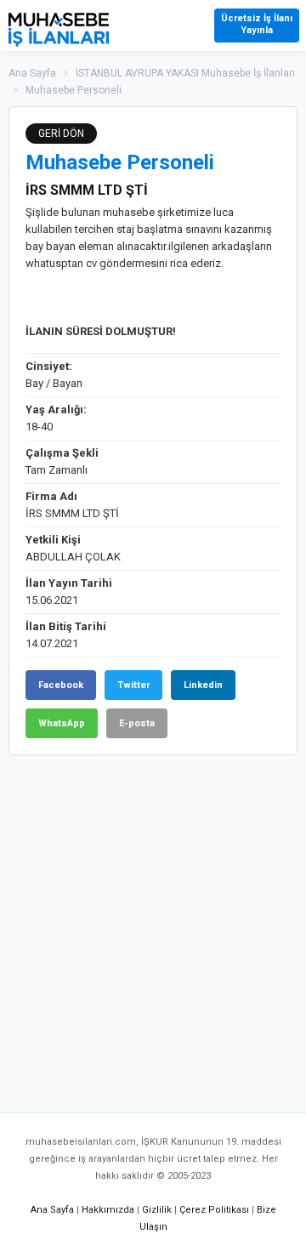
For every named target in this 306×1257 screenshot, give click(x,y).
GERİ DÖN (61, 133)
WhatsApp (61, 723)
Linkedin (203, 685)
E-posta (137, 723)
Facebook (60, 685)
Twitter (133, 685)
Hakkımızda (108, 1209)
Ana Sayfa (32, 73)
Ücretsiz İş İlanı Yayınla (256, 24)
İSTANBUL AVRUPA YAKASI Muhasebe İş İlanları (185, 73)
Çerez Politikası (214, 1209)
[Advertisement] (153, 925)
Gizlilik (157, 1209)
